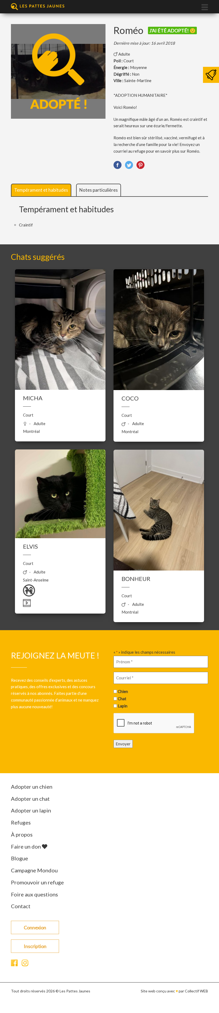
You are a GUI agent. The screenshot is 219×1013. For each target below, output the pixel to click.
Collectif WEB (196, 991)
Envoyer (123, 743)
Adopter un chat (30, 798)
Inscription (35, 946)
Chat (122, 698)
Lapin (122, 705)
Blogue (19, 858)
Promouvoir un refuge (37, 882)
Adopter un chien (31, 786)
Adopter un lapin (31, 810)
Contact (20, 906)
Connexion (35, 927)
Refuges (21, 822)
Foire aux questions (34, 894)
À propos (22, 834)
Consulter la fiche (60, 330)
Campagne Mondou (34, 870)
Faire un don (26, 846)
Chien (123, 691)
